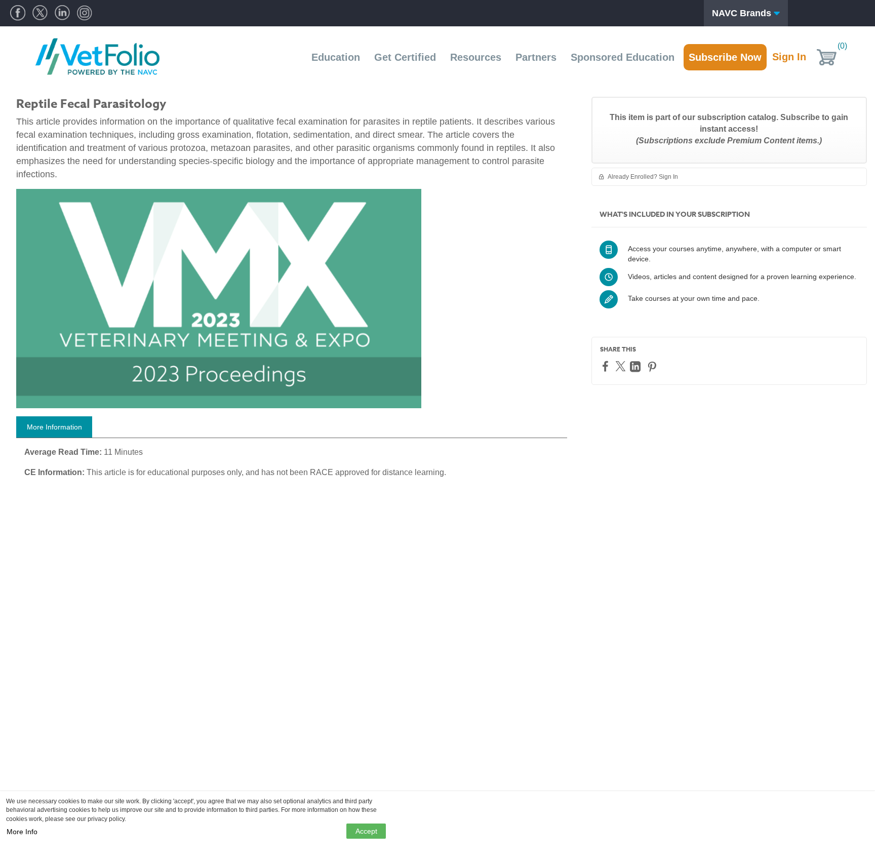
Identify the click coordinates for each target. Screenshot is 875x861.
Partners (535, 57)
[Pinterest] (653, 366)
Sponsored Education (622, 57)
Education (335, 57)
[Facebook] (606, 366)
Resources (475, 57)
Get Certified (405, 57)
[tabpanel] (291, 466)
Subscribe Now (725, 57)
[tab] (54, 427)
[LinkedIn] (636, 366)
